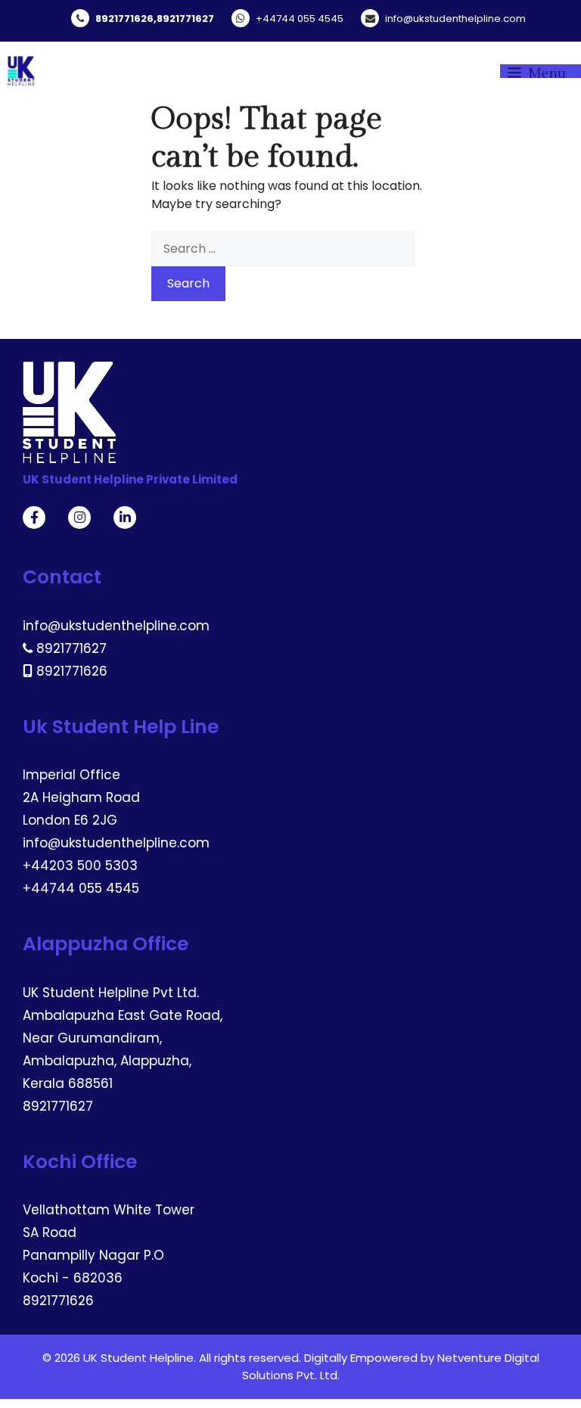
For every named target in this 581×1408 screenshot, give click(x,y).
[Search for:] (283, 248)
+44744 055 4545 (299, 18)
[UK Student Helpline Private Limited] (21, 71)
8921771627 (185, 18)
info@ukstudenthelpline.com (455, 18)
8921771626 (124, 18)
